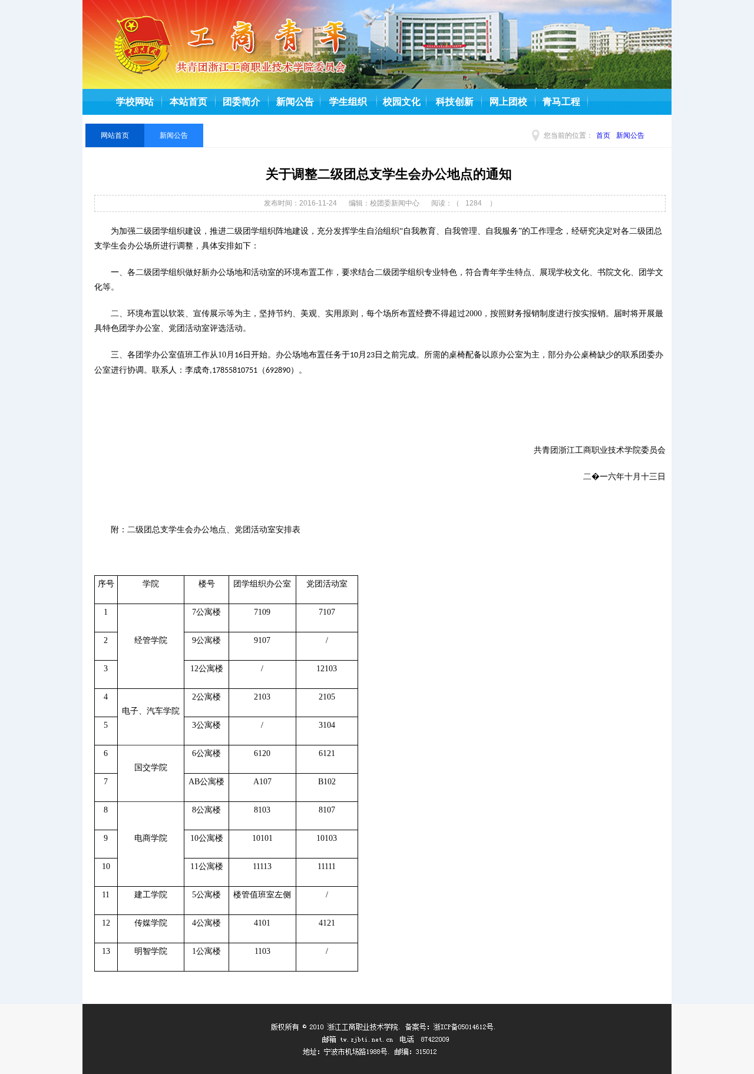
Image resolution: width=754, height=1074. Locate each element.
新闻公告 (295, 102)
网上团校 (508, 102)
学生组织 (348, 102)
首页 (603, 135)
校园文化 (402, 102)
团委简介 (241, 102)
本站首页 (188, 102)
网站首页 (115, 135)
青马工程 (561, 102)
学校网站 (135, 102)
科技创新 (455, 102)
